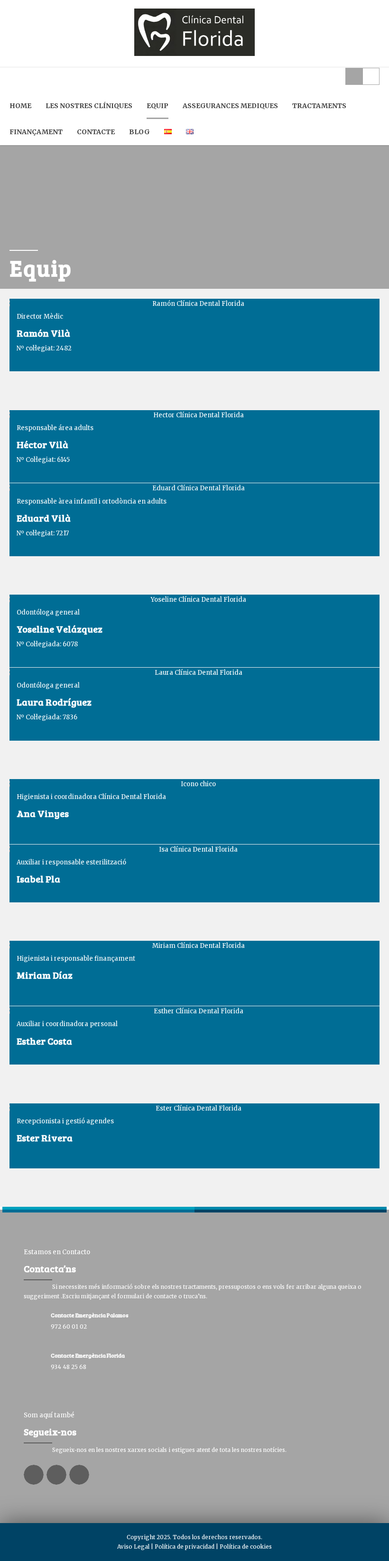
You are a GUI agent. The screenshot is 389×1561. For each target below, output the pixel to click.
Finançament (36, 132)
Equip (157, 105)
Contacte (96, 132)
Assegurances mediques (230, 105)
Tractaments (319, 105)
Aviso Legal (133, 1546)
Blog (139, 132)
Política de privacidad (184, 1546)
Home (20, 105)
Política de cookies (246, 1546)
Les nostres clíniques (89, 105)
